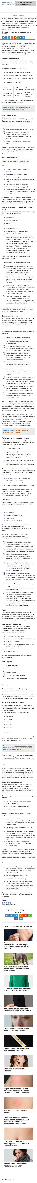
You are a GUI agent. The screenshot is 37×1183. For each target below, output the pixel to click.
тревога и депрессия (18, 15)
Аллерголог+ (7, 2)
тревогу (15, 20)
